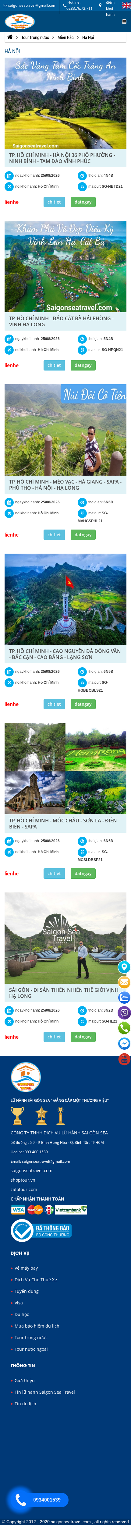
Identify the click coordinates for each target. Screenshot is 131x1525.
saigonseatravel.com (31, 1170)
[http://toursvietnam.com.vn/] (10, 37)
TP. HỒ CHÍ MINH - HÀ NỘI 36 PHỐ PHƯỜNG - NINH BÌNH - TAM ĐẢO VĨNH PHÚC (62, 158)
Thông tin (23, 1365)
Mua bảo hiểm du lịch (36, 1326)
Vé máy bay (25, 1268)
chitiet (54, 202)
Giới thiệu (24, 1380)
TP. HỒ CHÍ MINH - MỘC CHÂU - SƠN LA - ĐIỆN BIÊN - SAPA (63, 823)
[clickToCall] (124, 972)
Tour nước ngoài (30, 1349)
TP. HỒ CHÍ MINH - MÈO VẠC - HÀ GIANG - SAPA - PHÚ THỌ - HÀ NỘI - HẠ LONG (65, 485)
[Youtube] (124, 1064)
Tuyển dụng (26, 1291)
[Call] (124, 1034)
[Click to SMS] (124, 988)
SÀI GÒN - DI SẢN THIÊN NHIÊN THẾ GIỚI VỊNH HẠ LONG (64, 993)
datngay (83, 202)
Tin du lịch (24, 1403)
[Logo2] (20, 21)
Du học (21, 1314)
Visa (18, 1303)
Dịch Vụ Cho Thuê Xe (35, 1279)
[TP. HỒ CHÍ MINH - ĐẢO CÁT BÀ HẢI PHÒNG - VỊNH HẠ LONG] (65, 266)
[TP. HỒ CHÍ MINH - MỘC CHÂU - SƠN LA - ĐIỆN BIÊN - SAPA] (65, 768)
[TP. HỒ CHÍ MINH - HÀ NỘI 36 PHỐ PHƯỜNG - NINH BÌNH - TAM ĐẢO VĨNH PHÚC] (65, 103)
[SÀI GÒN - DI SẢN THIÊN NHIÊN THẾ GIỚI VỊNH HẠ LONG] (65, 938)
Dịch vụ (20, 1253)
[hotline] (20, 1500)
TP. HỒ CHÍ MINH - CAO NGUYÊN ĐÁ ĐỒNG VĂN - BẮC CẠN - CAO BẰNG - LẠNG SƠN (65, 654)
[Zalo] (124, 1003)
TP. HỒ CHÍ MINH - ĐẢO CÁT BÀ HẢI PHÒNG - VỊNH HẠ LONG (61, 321)
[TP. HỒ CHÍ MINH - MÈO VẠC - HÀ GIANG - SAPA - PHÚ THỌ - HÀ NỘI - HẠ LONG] (65, 430)
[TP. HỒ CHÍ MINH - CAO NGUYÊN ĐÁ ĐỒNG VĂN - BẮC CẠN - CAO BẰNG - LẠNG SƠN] (65, 599)
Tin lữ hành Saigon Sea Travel (44, 1392)
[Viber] (124, 1018)
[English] (125, 5)
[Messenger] (124, 1049)
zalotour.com (24, 1189)
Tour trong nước (30, 1337)
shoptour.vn (23, 1180)
